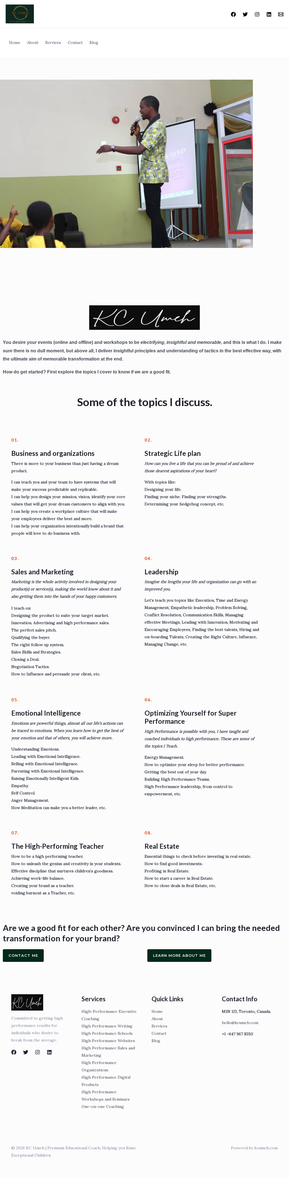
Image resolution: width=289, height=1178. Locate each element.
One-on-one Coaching (103, 1106)
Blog (93, 42)
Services (53, 42)
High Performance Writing (107, 1026)
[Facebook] (233, 14)
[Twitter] (245, 14)
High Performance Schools (107, 1033)
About (32, 42)
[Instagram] (257, 14)
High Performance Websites (108, 1040)
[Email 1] (280, 14)
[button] (245, 42)
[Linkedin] (269, 14)
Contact (75, 42)
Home (14, 42)
